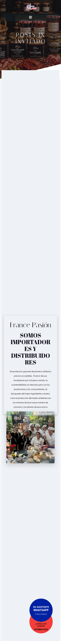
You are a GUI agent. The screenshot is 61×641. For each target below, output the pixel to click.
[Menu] (30, 17)
